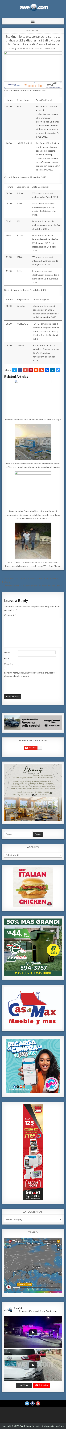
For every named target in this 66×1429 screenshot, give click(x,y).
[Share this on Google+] (25, 370)
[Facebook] (32, 1403)
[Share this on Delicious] (58, 370)
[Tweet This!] (14, 370)
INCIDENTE (33, 30)
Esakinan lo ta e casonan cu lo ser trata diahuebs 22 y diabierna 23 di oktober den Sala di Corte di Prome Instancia (32, 40)
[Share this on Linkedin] (52, 370)
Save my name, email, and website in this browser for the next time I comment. (30, 674)
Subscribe (43, 1385)
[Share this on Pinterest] (31, 370)
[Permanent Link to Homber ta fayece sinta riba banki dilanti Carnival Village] (33, 398)
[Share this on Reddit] (36, 370)
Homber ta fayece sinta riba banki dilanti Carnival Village (33, 419)
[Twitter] (27, 1403)
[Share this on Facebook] (20, 370)
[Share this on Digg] (47, 370)
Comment (10, 615)
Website (8, 664)
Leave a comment (46, 49)
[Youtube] (38, 1403)
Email (7, 658)
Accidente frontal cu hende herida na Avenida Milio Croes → (34, 585)
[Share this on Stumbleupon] (41, 370)
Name (8, 652)
